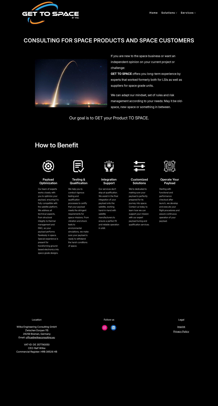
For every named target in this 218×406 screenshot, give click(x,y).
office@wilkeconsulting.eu (40, 337)
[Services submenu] (195, 12)
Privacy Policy (181, 331)
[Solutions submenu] (176, 12)
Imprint (181, 326)
